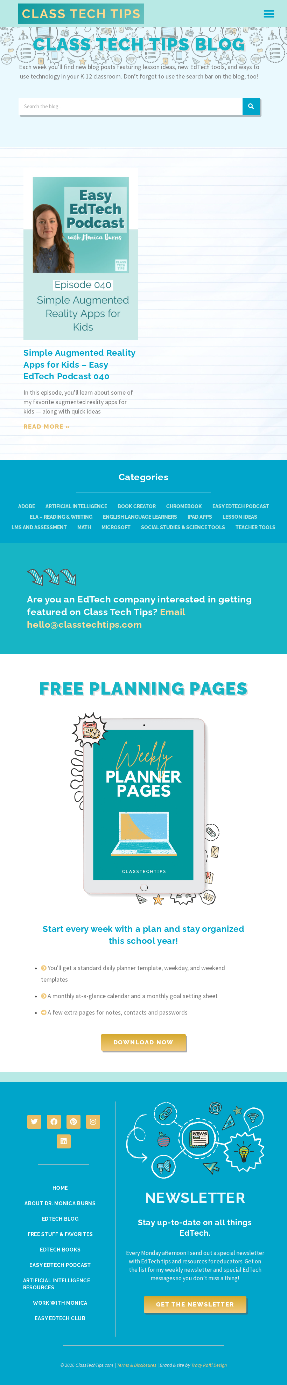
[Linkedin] (64, 1141)
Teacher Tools (255, 527)
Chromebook (184, 506)
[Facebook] (54, 1122)
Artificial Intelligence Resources (56, 1284)
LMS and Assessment (39, 527)
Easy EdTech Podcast (240, 506)
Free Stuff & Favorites (60, 1234)
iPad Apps (200, 517)
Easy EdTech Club (60, 1318)
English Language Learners (140, 517)
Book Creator (137, 506)
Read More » (46, 426)
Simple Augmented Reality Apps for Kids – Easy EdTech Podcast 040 (79, 364)
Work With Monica (60, 1303)
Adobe (26, 506)
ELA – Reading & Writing (61, 517)
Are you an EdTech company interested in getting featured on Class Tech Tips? (139, 612)
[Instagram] (93, 1122)
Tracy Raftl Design (209, 1365)
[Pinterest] (73, 1122)
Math (84, 527)
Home (60, 1188)
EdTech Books (60, 1250)
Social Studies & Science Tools (183, 527)
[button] (269, 13)
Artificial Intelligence (76, 506)
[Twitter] (34, 1122)
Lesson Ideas (240, 517)
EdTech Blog (60, 1219)
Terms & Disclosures (136, 1365)
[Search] (251, 106)
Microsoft (116, 527)
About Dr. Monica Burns (60, 1203)
